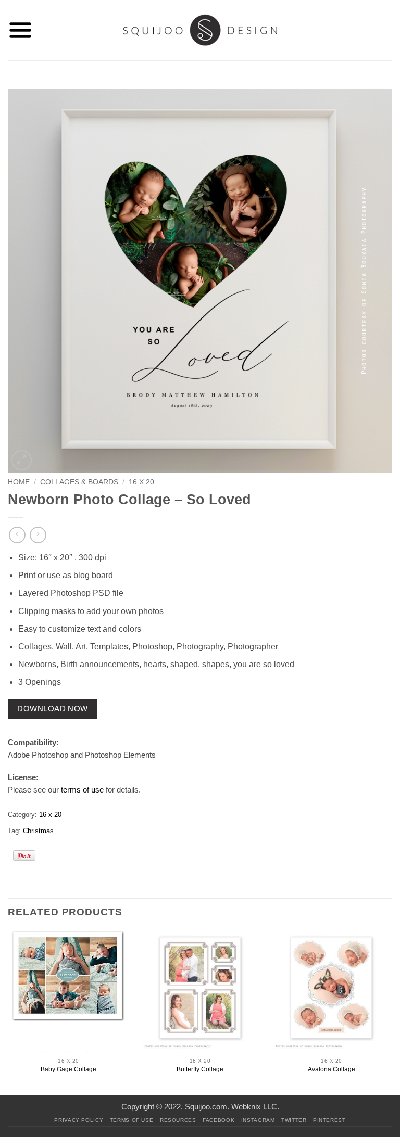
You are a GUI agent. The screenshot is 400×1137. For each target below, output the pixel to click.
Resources (178, 1120)
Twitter (293, 1120)
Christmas (38, 831)
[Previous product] (38, 535)
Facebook (218, 1120)
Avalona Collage (331, 1069)
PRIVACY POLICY (78, 1120)
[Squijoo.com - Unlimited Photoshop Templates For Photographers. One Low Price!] (200, 30)
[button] (20, 30)
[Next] (391, 1012)
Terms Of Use (132, 1120)
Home (19, 482)
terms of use (82, 789)
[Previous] (8, 1012)
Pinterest (329, 1120)
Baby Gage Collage (68, 1069)
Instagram (258, 1120)
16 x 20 (141, 482)
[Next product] (17, 535)
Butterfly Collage (200, 1069)
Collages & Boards (79, 482)
